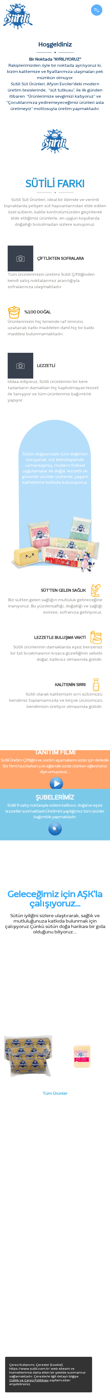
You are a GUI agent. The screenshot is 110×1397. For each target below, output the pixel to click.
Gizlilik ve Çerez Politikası (29, 1380)
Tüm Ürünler (55, 1093)
